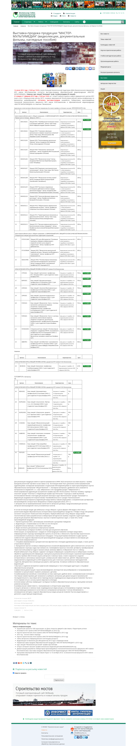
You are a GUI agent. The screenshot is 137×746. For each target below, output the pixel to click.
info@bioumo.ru (80, 733)
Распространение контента (110, 72)
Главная (16, 22)
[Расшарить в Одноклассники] (21, 663)
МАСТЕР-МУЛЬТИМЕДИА (83, 729)
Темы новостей (106, 39)
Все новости (105, 34)
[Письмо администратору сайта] (72, 733)
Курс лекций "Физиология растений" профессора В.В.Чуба (37, 645)
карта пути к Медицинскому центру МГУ (29, 98)
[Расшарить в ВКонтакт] (14, 663)
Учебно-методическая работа (111, 56)
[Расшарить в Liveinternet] (28, 663)
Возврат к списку (19, 617)
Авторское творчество (108, 83)
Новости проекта (20, 673)
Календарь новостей (108, 45)
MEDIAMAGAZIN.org (78, 108)
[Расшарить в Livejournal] (26, 663)
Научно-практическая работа (111, 50)
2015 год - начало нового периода (28, 635)
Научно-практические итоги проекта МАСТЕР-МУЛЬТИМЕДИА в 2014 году (42, 637)
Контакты (66, 22)
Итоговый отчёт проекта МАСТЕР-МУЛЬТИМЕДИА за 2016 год (38, 631)
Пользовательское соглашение (52, 736)
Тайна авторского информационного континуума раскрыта (37, 639)
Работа (40, 22)
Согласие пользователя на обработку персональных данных (53, 743)
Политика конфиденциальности (52, 739)
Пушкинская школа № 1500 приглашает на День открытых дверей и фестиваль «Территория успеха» (52, 629)
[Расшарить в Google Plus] (19, 663)
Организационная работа (110, 61)
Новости (44, 730)
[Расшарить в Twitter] (23, 663)
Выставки (104, 78)
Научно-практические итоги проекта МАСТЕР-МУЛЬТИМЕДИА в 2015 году (42, 633)
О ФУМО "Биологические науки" (52, 727)
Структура (27, 22)
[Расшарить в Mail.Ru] (31, 663)
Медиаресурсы (106, 67)
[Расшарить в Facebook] (16, 663)
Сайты (77, 22)
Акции (103, 89)
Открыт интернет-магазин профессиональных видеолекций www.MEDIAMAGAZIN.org (46, 647)
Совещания (54, 22)
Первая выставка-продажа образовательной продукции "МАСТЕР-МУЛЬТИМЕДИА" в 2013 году (49, 643)
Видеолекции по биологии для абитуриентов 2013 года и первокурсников (42, 641)
